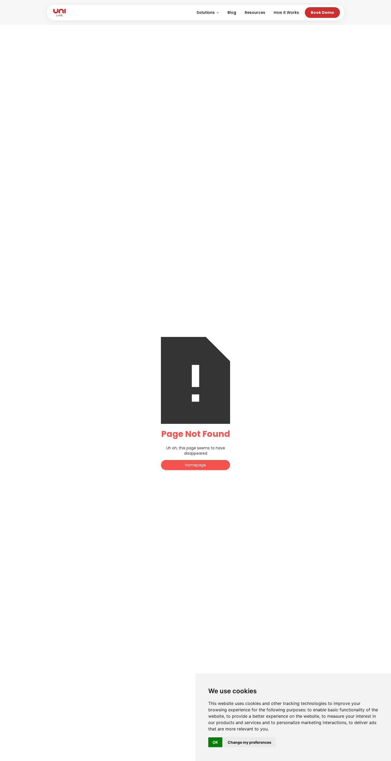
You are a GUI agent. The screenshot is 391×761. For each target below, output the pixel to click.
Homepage (195, 465)
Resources (255, 12)
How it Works (286, 12)
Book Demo (322, 12)
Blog (231, 12)
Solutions (206, 12)
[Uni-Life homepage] (59, 12)
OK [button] (215, 742)
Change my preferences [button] (249, 742)
